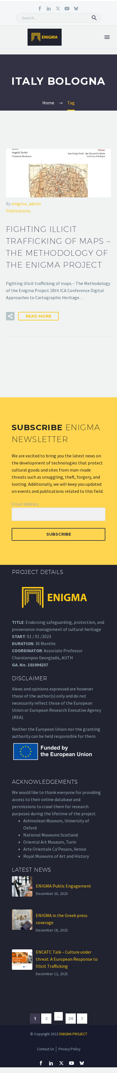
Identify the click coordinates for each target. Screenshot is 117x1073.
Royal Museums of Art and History (56, 856)
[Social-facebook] (39, 8)
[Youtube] (67, 8)
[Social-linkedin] (48, 8)
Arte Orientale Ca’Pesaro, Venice (54, 849)
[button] (94, 18)
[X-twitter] (57, 8)
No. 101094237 (34, 665)
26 (71, 1018)
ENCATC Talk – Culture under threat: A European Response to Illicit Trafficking (67, 959)
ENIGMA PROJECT (73, 1034)
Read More (38, 316)
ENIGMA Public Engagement (63, 886)
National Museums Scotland (50, 835)
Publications (18, 211)
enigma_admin (26, 203)
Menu (107, 37)
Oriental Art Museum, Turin (49, 842)
